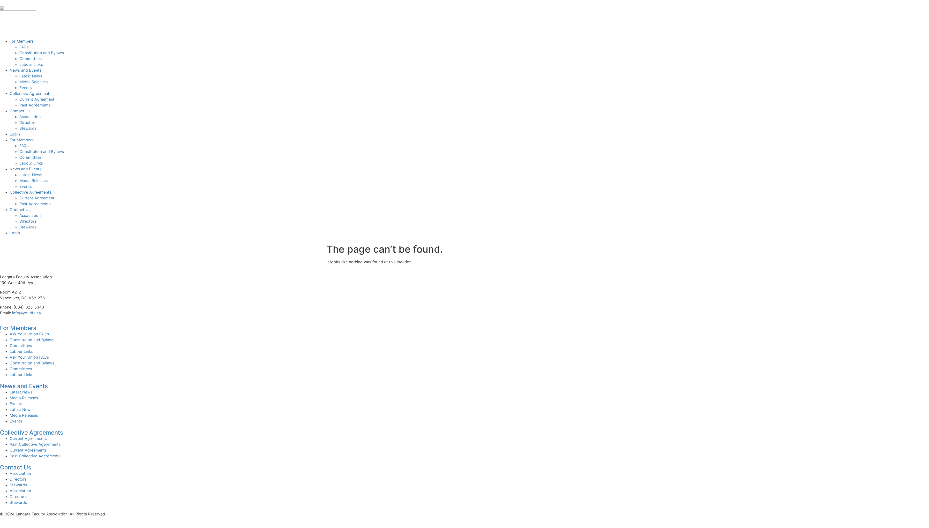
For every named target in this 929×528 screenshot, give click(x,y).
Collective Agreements (30, 93)
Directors (27, 122)
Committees (30, 58)
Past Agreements (35, 105)
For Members (22, 41)
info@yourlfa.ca (26, 312)
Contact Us (20, 110)
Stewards (28, 128)
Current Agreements (28, 438)
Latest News (30, 76)
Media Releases (33, 81)
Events (25, 87)
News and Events (25, 70)
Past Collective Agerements (35, 444)
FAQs (24, 47)
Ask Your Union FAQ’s (29, 334)
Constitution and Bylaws (41, 52)
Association (30, 116)
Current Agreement (36, 99)
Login (15, 134)
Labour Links (31, 64)
